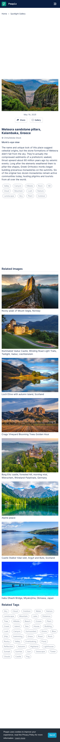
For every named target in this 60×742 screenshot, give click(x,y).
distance (46, 616)
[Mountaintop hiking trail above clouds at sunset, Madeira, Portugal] (4, 95)
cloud (6, 191)
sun (29, 651)
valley (6, 186)
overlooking (30, 641)
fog (28, 656)
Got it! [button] (52, 735)
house (36, 626)
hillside (30, 186)
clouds (7, 656)
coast (6, 626)
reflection (8, 646)
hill (49, 186)
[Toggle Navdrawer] (55, 4)
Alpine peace (8, 517)
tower (53, 651)
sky (21, 196)
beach (27, 621)
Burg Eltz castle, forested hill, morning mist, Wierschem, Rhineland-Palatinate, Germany (25, 476)
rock (40, 186)
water (38, 611)
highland (34, 646)
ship (6, 636)
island (17, 626)
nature (40, 191)
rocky (7, 641)
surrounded (31, 631)
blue (54, 631)
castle (18, 656)
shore (44, 631)
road (40, 636)
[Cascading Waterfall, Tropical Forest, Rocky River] (55, 95)
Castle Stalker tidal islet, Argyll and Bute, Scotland (28, 557)
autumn (21, 646)
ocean (39, 621)
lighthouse (49, 646)
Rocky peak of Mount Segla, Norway (21, 310)
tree (6, 621)
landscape (9, 196)
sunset (7, 651)
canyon (17, 186)
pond (43, 641)
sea (26, 626)
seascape (40, 651)
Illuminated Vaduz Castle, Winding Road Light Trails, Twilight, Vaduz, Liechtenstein (29, 352)
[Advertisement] (30, 47)
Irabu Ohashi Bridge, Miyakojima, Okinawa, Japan (28, 598)
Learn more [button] (20, 738)
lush (30, 191)
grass (30, 636)
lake (35, 616)
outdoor (41, 196)
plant (30, 196)
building (48, 626)
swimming (17, 636)
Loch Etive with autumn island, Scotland (23, 394)
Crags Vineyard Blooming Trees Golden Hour (25, 434)
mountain (18, 191)
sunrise (18, 651)
